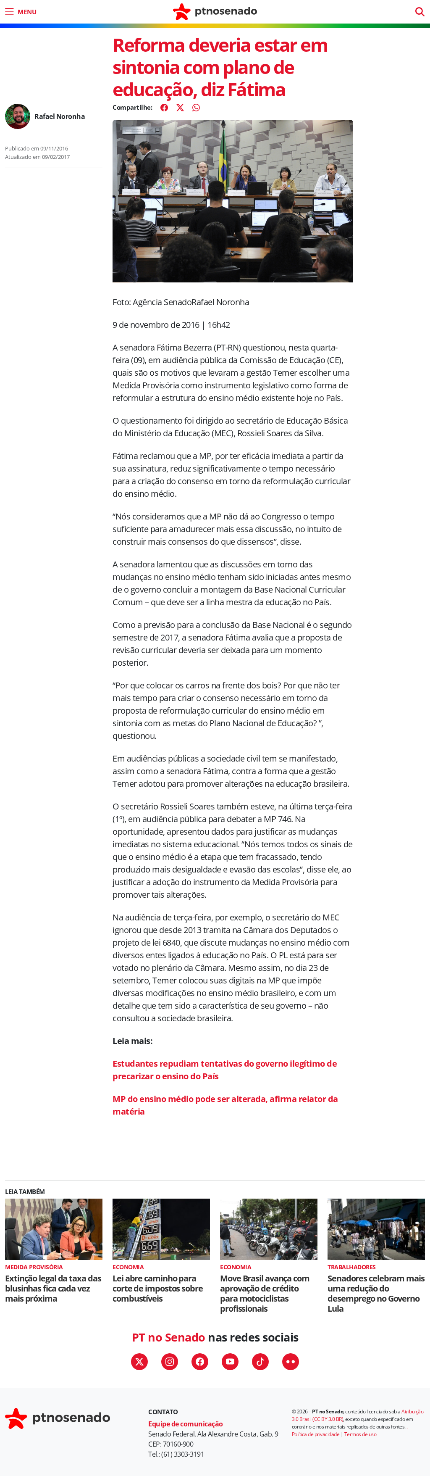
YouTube (230, 1361)
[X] (180, 107)
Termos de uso (360, 1434)
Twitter (139, 1361)
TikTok (260, 1361)
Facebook (199, 1361)
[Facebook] (164, 107)
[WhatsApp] (196, 107)
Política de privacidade (316, 1434)
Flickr (290, 1361)
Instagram (169, 1361)
